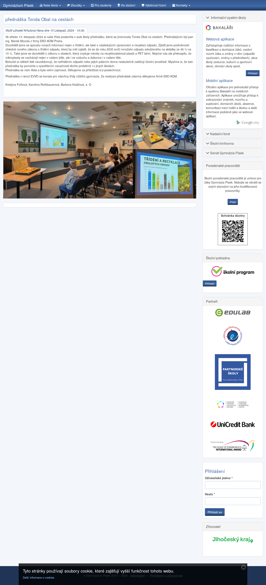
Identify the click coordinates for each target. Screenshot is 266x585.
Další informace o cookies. (39, 577)
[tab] (233, 17)
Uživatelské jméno (219, 478)
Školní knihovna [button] (221, 143)
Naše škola (51, 5)
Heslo (210, 494)
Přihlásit (209, 283)
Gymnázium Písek (18, 5)
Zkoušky (76, 5)
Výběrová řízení (155, 5)
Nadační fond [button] (219, 133)
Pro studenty (102, 5)
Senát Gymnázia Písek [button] (226, 153)
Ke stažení (128, 5)
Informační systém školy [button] (227, 17)
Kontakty (181, 5)
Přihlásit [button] (252, 73)
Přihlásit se (215, 512)
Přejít (233, 202)
